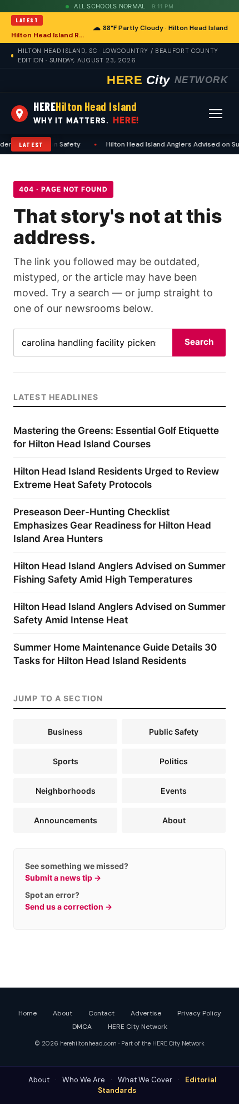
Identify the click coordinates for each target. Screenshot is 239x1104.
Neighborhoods (66, 790)
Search (199, 341)
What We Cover (145, 1080)
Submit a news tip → (63, 877)
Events (174, 790)
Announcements (65, 820)
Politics (174, 761)
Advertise (146, 1013)
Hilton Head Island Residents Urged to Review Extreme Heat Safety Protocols (48, 35)
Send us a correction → (68, 906)
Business (65, 731)
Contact (101, 1013)
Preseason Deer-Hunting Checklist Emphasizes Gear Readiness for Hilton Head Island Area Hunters (112, 525)
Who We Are (83, 1080)
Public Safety (173, 731)
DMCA (82, 1026)
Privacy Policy (199, 1013)
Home (27, 1013)
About (174, 820)
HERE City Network (137, 1026)
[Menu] (215, 113)
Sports (65, 761)
